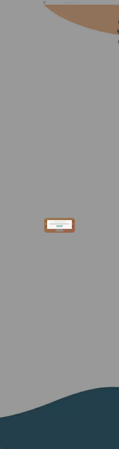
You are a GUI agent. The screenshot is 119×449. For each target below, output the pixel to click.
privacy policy (67, 224)
